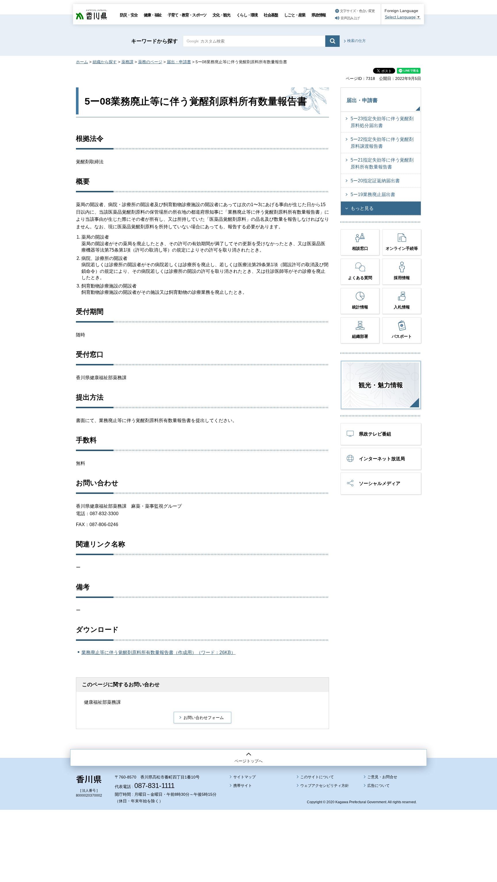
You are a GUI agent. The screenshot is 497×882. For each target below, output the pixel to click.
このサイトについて (317, 777)
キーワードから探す (154, 41)
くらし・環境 (246, 15)
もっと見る (362, 208)
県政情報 (318, 15)
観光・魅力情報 (381, 385)
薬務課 (127, 62)
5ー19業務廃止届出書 (373, 194)
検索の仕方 (356, 41)
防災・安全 (128, 15)
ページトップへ (248, 761)
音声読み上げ (350, 18)
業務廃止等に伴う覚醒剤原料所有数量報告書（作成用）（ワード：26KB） (158, 652)
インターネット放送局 (382, 458)
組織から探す (105, 62)
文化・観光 (221, 15)
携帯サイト (242, 785)
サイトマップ (244, 777)
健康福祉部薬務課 (102, 702)
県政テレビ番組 (375, 434)
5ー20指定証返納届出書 (375, 180)
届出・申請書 (179, 62)
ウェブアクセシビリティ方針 (324, 785)
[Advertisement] (248, 830)
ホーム (82, 62)
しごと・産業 (294, 15)
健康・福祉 (152, 15)
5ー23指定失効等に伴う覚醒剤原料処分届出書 (382, 122)
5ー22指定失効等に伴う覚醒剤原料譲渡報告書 (382, 143)
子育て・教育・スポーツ (187, 15)
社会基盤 (271, 15)
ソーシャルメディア (379, 483)
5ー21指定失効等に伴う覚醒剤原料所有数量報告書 (382, 163)
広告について (378, 785)
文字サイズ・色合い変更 (357, 11)
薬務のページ (150, 62)
